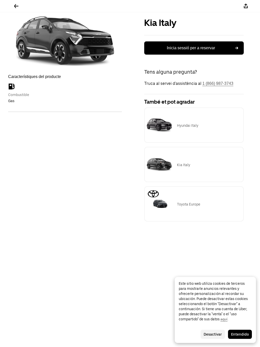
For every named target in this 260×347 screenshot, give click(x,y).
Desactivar (213, 334)
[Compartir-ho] (246, 6)
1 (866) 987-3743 (217, 83)
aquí (224, 319)
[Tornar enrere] (16, 6)
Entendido (240, 334)
